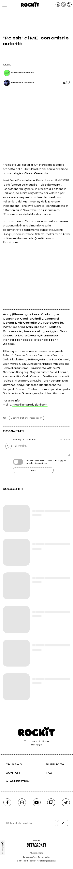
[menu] (3, 4)
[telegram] (66, 802)
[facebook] (7, 802)
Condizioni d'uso (29, 857)
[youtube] (37, 802)
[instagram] (22, 802)
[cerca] (63, 4)
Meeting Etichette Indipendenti (26, 418)
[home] (30, 4)
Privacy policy (44, 857)
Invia (33, 470)
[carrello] (58, 4)
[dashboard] (69, 4)
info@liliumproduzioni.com (29, 404)
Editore (33, 842)
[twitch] (51, 802)
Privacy (2, 849)
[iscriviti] (62, 823)
